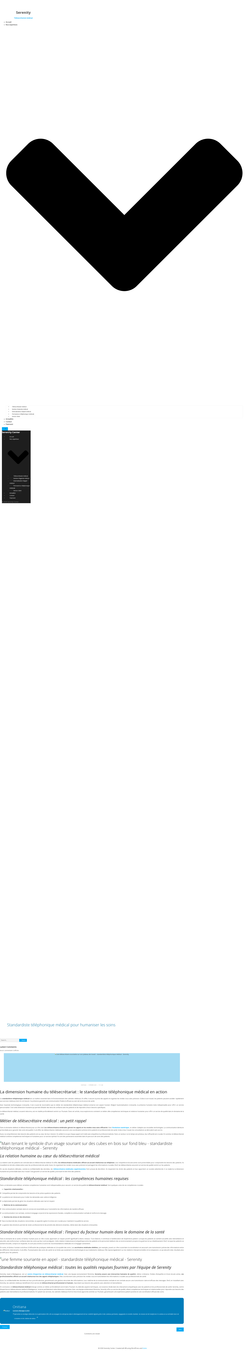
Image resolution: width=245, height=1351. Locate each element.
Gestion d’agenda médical (20, 409)
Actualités (9, 419)
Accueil (8, 22)
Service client (16, 416)
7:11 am (101, 1085)
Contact (9, 422)
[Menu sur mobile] (5, 429)
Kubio (145, 1348)
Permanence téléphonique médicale (23, 414)
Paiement (9, 424)
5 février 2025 (93, 1085)
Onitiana (84, 1085)
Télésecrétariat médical (19, 407)
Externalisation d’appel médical (21, 411)
